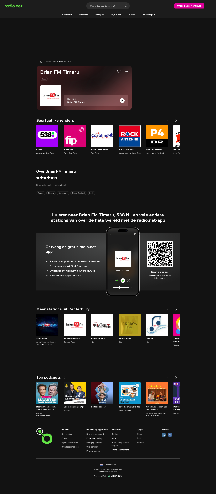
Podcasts (83, 15)
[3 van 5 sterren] (45, 178)
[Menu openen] (209, 6)
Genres (131, 15)
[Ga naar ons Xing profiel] (170, 435)
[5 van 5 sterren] (52, 178)
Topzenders (66, 15)
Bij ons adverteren (69, 443)
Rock (44, 79)
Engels (40, 193)
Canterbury (62, 193)
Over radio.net (67, 434)
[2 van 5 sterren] (41, 178)
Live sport (99, 15)
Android (140, 443)
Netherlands (110, 465)
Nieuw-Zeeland (78, 193)
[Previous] (167, 119)
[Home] (41, 61)
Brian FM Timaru (76, 102)
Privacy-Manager (94, 451)
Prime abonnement (120, 450)
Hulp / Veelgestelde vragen (120, 444)
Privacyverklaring (94, 438)
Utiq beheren (92, 447)
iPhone (140, 434)
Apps (114, 438)
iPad (139, 438)
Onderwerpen (148, 15)
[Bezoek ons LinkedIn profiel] (164, 435)
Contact (115, 434)
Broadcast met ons (70, 447)
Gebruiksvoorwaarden (96, 434)
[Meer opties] (126, 71)
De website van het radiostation (50, 185)
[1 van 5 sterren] (38, 178)
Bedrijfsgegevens (94, 443)
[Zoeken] (126, 6)
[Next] (176, 119)
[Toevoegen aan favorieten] (119, 71)
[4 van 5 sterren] (48, 178)
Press (64, 438)
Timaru (51, 193)
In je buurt (116, 15)
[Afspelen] (122, 100)
